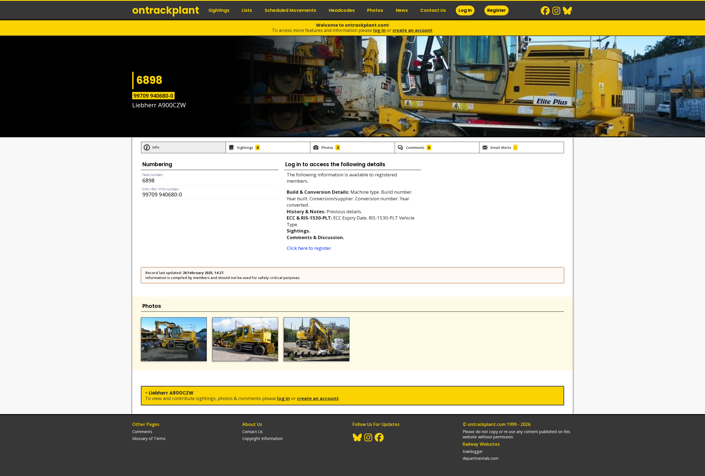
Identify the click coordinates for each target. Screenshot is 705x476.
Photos (375, 10)
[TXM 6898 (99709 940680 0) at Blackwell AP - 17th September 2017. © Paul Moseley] (245, 339)
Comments (142, 431)
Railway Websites (481, 444)
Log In (465, 10)
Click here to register (309, 248)
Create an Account (412, 30)
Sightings (218, 10)
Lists (247, 10)
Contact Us (433, 10)
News (402, 10)
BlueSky (568, 11)
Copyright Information (262, 438)
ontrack (165, 10)
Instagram (557, 11)
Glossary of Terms (149, 438)
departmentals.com (480, 458)
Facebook (546, 11)
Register (496, 10)
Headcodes (342, 10)
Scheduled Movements (290, 10)
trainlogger (473, 451)
